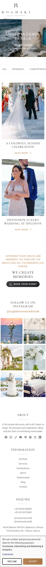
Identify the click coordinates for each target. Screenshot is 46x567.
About (23, 473)
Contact (23, 486)
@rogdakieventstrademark (23, 311)
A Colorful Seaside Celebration (23, 145)
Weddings (18, 69)
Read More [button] (22, 153)
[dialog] (23, 551)
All (4, 69)
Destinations (23, 468)
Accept (32, 561)
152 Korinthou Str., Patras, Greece (23, 530)
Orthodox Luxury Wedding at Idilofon (23, 221)
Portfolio (23, 459)
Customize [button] (7, 554)
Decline (12, 561)
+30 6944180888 (23, 508)
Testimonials (23, 477)
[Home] (16, 5)
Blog (23, 482)
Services (23, 463)
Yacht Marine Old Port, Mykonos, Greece (23, 527)
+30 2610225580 (23, 512)
